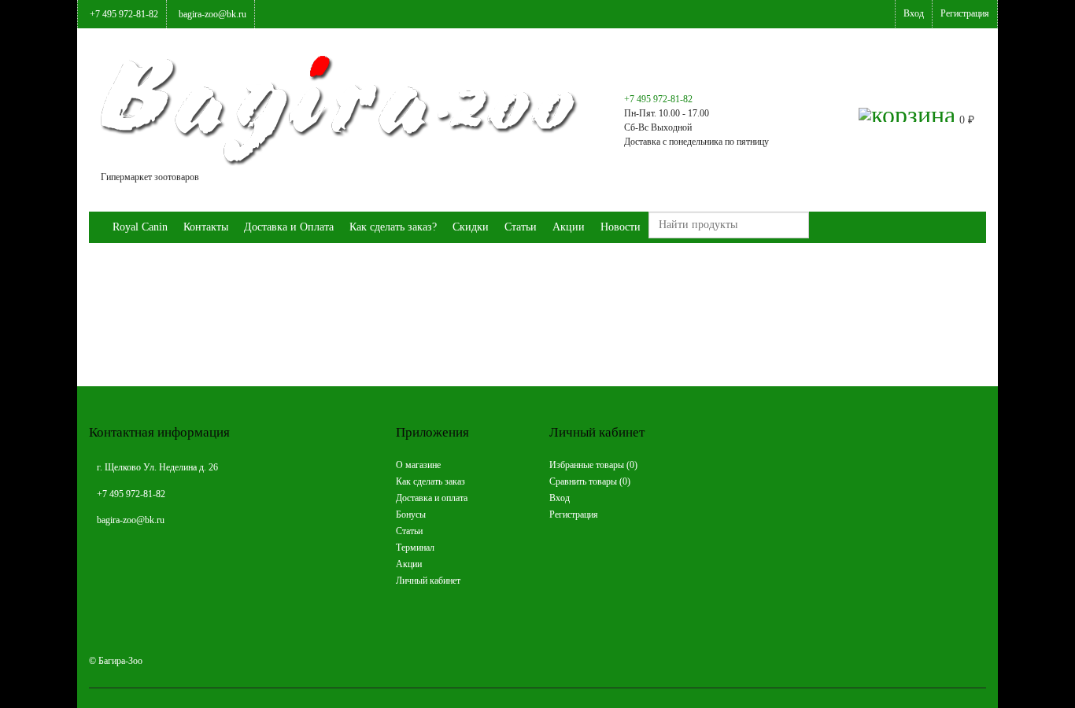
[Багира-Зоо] (97, 227)
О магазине (418, 464)
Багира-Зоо (120, 660)
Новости (620, 227)
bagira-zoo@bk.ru (212, 14)
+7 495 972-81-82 (124, 14)
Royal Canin (140, 227)
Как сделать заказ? (393, 227)
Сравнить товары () (589, 481)
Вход (913, 13)
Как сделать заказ (430, 481)
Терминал (415, 547)
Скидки (471, 227)
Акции (568, 227)
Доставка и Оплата (289, 227)
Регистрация (964, 13)
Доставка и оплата (431, 497)
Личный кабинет (428, 580)
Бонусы (411, 514)
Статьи (520, 227)
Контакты (205, 227)
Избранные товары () (593, 464)
